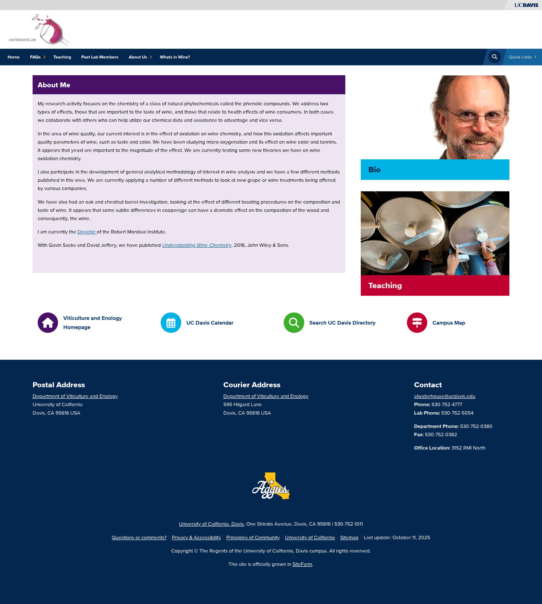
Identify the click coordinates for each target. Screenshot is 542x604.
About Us (138, 57)
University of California (310, 537)
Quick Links (520, 57)
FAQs (35, 57)
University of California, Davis (211, 524)
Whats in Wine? (175, 57)
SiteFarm (302, 564)
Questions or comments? (139, 537)
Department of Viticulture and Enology (75, 396)
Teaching (62, 57)
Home (14, 57)
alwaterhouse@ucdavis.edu (444, 396)
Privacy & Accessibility (196, 537)
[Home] (38, 29)
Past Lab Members (99, 57)
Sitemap (349, 537)
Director (87, 231)
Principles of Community (253, 537)
